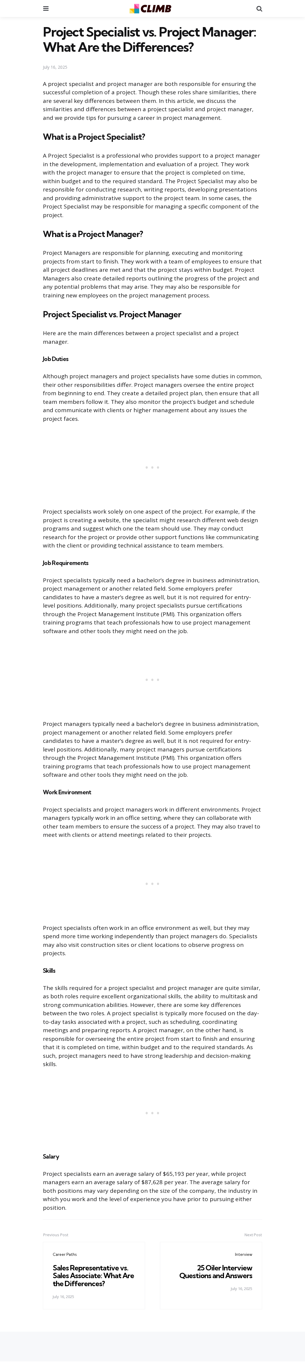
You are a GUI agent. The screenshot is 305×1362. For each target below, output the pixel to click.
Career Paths (65, 1254)
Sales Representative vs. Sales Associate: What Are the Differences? (93, 1275)
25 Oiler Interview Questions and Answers (215, 1271)
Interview (243, 1254)
